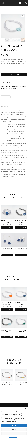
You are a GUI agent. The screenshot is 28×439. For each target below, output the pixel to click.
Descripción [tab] (5, 96)
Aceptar (14, 425)
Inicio (5, 11)
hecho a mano (12, 86)
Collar (12, 84)
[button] (26, 409)
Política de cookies (13, 437)
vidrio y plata (13, 88)
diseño (6, 86)
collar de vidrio (17, 84)
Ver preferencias (14, 433)
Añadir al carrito (14, 74)
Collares (9, 11)
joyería (24, 86)
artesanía (8, 84)
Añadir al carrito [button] (7, 227)
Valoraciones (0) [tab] (7, 99)
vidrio (8, 88)
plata (5, 88)
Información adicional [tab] (18, 96)
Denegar (14, 429)
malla (2, 88)
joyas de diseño (19, 86)
